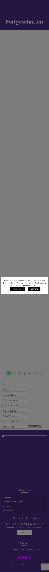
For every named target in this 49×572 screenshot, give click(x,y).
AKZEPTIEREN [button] (34, 289)
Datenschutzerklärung (28, 286)
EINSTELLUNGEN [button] (18, 289)
